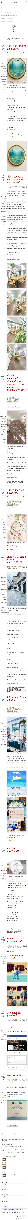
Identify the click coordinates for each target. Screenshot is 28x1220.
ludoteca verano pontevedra (3, 599)
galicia (4, 84)
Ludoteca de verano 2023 (18, 1158)
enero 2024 (6, 1206)
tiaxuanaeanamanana (5, 90)
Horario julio (14, 1075)
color (13, 399)
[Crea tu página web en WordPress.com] (14, 2)
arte (5, 71)
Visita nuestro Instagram (7, 21)
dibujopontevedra (14, 401)
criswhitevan (14, 52)
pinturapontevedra (11, 406)
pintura (4, 86)
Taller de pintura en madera (16, 47)
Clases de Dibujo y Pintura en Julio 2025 (11, 1152)
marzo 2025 (6, 1194)
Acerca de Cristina (5, 9)
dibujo (3, 82)
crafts (16, 399)
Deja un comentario (24, 53)
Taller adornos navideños (15, 491)
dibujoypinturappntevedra (13, 403)
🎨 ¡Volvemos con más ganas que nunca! (15, 179)
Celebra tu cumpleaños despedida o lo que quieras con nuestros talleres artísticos (17, 382)
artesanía (4, 73)
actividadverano (10, 397)
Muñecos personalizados (15, 940)
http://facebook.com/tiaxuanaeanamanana (16, 1031)
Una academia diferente (7, 18)
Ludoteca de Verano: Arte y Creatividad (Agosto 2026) (14, 1139)
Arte (14, 9)
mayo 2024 (6, 1199)
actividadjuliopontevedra (12, 396)
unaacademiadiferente (15, 407)
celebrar (4, 74)
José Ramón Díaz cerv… (12, 1170)
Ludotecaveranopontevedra (6, 434)
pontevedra (3, 87)
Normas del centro (6, 12)
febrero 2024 (6, 1203)
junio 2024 (5, 1196)
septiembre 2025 (7, 1187)
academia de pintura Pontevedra (3, 68)
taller (8, 407)
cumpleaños (9, 400)
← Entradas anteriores (13, 1125)
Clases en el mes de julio (16, 698)
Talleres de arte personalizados (9, 15)
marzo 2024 (6, 1201)
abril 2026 (5, 1184)
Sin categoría (10, 509)
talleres (4, 89)
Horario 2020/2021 (13, 849)
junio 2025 (5, 1191)
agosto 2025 (6, 1189)
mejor (8, 405)
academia (4, 64)
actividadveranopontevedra (13, 398)
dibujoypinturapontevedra (13, 402)
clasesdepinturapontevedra (6, 209)
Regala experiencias (17, 1174)
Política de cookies (17, 1213)
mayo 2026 (6, 1182)
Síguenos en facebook (14, 1014)
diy (5, 82)
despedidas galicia (16, 400)
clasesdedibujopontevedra (5, 76)
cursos (4, 77)
